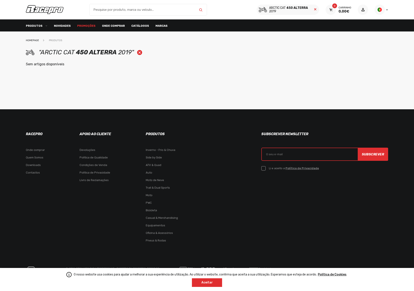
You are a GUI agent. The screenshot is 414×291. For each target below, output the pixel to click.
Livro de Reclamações (94, 180)
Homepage (32, 40)
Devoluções (87, 150)
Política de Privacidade (95, 172)
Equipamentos (155, 225)
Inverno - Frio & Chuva (160, 150)
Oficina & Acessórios (159, 233)
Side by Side (154, 157)
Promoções (86, 25)
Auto (149, 172)
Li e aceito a (294, 168)
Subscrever (373, 154)
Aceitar (207, 282)
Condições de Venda (93, 165)
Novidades (62, 25)
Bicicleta (151, 210)
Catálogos (140, 25)
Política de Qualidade (94, 157)
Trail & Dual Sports (158, 187)
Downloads (33, 165)
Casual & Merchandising (162, 217)
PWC (149, 202)
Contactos (33, 172)
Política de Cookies (332, 274)
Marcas (161, 25)
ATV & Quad (153, 165)
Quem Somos (34, 157)
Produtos (55, 40)
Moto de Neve (155, 180)
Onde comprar (113, 25)
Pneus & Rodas (156, 240)
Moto (149, 195)
